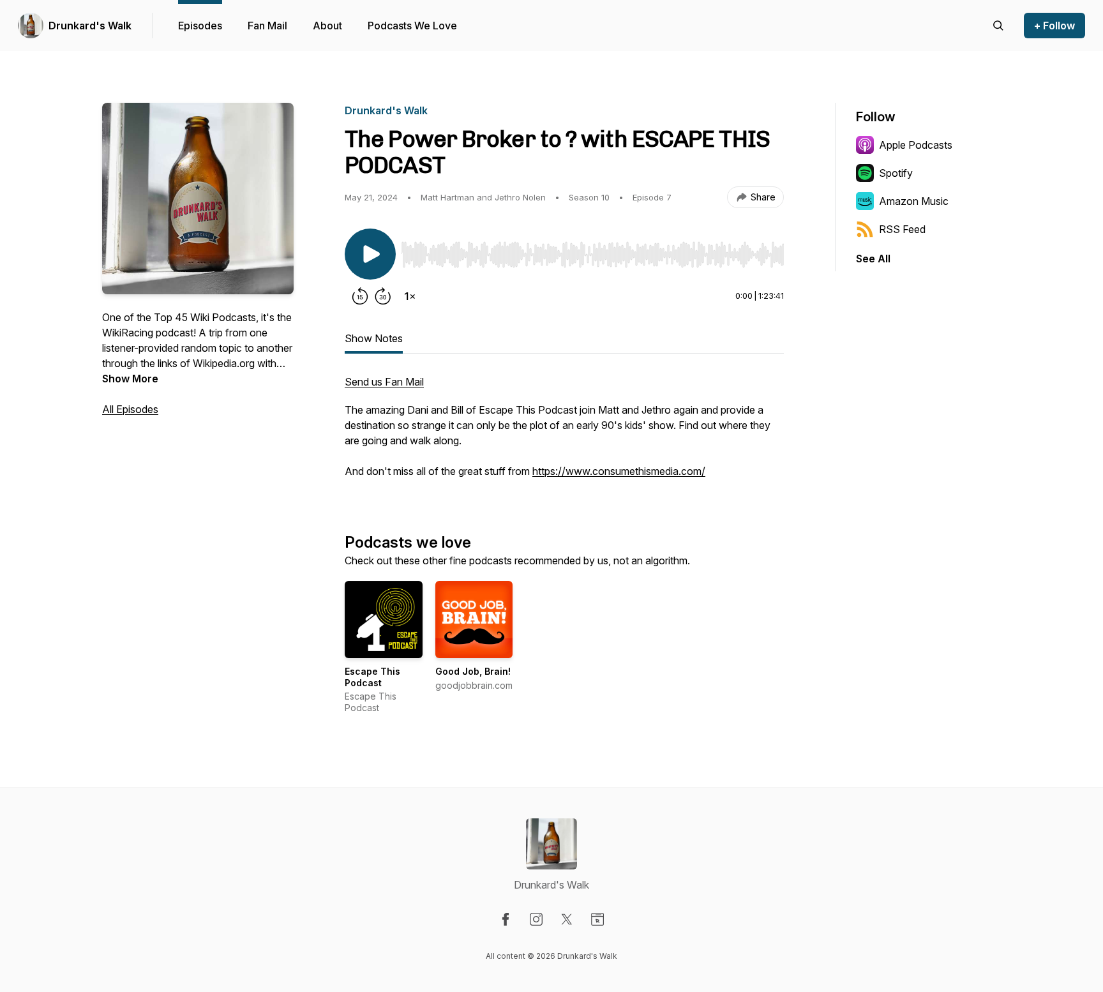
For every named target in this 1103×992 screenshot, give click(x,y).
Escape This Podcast (372, 677)
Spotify (896, 173)
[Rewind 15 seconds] (360, 296)
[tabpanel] (564, 433)
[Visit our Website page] (597, 919)
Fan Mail (267, 25)
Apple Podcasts (915, 145)
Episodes (200, 25)
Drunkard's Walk (90, 25)
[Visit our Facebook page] (505, 919)
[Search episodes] (998, 25)
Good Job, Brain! (473, 671)
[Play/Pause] (370, 254)
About (327, 25)
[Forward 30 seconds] (383, 296)
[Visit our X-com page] (566, 919)
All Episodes (130, 409)
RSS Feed (902, 229)
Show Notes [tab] (374, 338)
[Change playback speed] (410, 296)
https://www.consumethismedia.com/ (618, 471)
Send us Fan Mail (384, 381)
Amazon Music (914, 201)
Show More (130, 378)
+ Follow (1054, 25)
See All (873, 258)
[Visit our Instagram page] (536, 919)
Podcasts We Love (412, 25)
